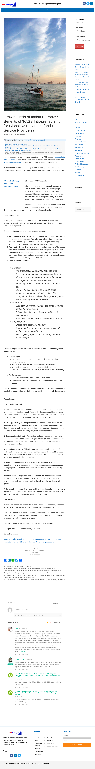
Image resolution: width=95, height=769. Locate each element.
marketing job (48, 570)
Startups (78, 170)
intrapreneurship (37, 570)
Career (10, 566)
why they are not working (14, 162)
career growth (17, 568)
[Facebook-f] (11, 755)
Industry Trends (80, 142)
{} (39, 615)
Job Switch (79, 147)
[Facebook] (84, 3)
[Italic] (18, 615)
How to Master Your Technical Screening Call (82, 84)
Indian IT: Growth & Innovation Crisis (37, 140)
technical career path (31, 573)
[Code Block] (34, 615)
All (7, 566)
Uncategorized (80, 175)
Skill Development (26, 566)
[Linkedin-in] (15, 755)
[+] (42, 615)
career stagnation (50, 568)
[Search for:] (83, 209)
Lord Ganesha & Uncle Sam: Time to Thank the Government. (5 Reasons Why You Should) (35, 579)
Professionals (79, 161)
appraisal (9, 568)
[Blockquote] (31, 615)
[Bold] (16, 615)
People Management (82, 153)
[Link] (36, 615)
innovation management (24, 570)
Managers (78, 150)
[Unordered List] (29, 615)
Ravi (16, 628)
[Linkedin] (91, 3)
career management (29, 568)
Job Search (79, 145)
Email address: (80, 36)
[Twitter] (88, 3)
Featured (16, 566)
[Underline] (21, 615)
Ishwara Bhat (19, 659)
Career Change (80, 130)
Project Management (82, 164)
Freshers (78, 139)
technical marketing (45, 573)
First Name (79, 27)
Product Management (16, 573)
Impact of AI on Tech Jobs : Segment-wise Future (82, 67)
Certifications (79, 133)
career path (40, 568)
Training (77, 172)
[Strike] (23, 615)
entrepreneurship (9, 570)
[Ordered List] (26, 615)
